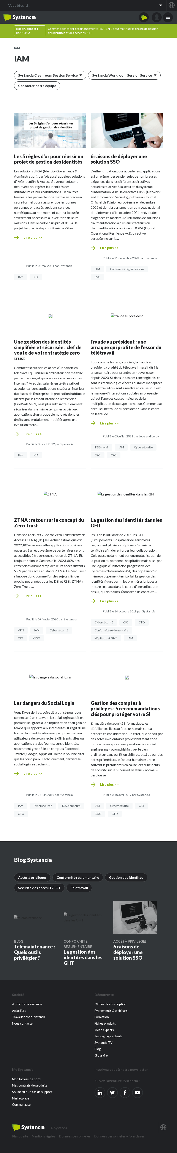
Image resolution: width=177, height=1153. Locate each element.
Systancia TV (103, 1042)
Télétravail (79, 888)
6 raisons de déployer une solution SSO (119, 159)
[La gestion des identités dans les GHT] (127, 494)
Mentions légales (43, 1136)
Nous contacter (23, 1023)
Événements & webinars (111, 1011)
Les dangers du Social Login (44, 703)
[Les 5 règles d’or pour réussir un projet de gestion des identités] (50, 130)
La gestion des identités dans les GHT (126, 522)
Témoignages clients (109, 1036)
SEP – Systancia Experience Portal (19, 17)
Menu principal (168, 17)
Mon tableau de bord (26, 1079)
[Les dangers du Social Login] (50, 677)
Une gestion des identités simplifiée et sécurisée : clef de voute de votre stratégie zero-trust (48, 350)
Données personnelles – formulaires (119, 1136)
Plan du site (20, 1136)
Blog (18, 941)
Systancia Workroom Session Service (122, 75)
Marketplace (20, 1098)
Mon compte (156, 17)
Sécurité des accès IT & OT (39, 888)
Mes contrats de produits (29, 1085)
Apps (143, 17)
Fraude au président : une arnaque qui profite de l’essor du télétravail (126, 347)
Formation (102, 1017)
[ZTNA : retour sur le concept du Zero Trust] (50, 494)
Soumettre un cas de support (32, 1092)
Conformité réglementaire (78, 877)
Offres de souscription (110, 1004)
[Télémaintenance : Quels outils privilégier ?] (28, 917)
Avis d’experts (104, 1030)
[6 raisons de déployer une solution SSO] (127, 130)
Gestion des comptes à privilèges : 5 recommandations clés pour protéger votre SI (125, 708)
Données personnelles (74, 1136)
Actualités (19, 1011)
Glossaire (101, 1055)
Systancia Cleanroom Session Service (48, 75)
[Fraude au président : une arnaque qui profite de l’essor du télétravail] (127, 316)
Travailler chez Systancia (29, 1017)
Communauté (21, 1104)
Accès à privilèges (32, 877)
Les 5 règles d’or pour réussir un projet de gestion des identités (48, 159)
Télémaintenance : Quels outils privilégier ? (34, 952)
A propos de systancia (27, 1004)
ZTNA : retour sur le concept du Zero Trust (49, 522)
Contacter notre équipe (37, 86)
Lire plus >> (33, 237)
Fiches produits (105, 1023)
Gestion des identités (126, 877)
